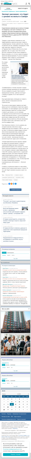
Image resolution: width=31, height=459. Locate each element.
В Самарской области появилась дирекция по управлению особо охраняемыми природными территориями (15, 229)
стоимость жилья (18, 175)
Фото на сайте (5, 308)
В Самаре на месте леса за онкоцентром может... (15, 270)
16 (11, 404)
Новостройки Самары (7, 179)
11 (19, 401)
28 (4, 409)
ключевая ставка (20, 177)
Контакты (4, 413)
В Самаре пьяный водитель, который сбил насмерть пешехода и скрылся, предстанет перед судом (14, 220)
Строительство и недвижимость (8, 11)
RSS (12, 416)
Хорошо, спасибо (15, 454)
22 (8, 406)
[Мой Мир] (16, 184)
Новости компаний (21, 419)
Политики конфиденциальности (12, 449)
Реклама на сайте (6, 416)
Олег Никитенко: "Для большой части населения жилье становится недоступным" (19, 77)
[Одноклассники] (11, 184)
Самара (15, 179)
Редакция (9, 413)
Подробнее (15, 428)
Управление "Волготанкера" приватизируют (13, 291)
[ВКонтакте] (9, 184)
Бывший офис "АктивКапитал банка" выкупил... (14, 286)
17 (15, 404)
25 (19, 406)
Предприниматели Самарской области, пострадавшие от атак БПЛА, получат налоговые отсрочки (13, 239)
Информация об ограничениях (19, 413)
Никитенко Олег (9, 175)
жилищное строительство (8, 177)
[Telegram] (13, 184)
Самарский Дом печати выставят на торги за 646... (15, 297)
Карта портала (17, 416)
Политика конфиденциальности (9, 419)
